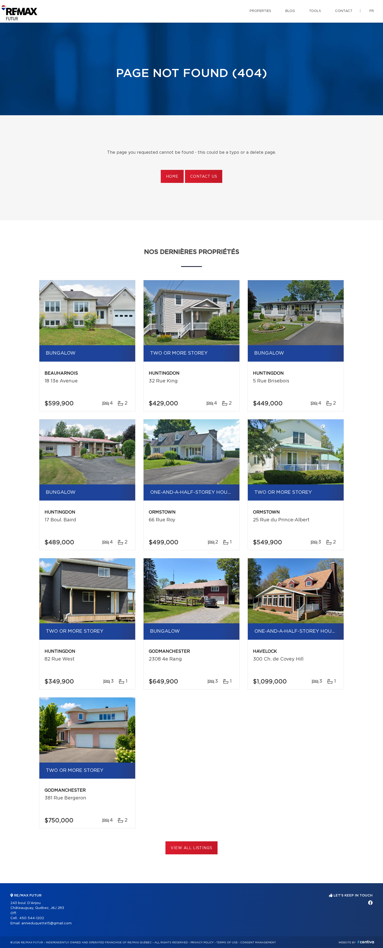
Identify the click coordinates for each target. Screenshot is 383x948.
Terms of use (227, 942)
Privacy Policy (202, 942)
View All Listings (191, 848)
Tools (315, 11)
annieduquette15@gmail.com (46, 923)
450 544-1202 (31, 918)
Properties (260, 11)
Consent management (258, 942)
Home (172, 176)
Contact (344, 11)
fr (371, 11)
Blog (290, 11)
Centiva (365, 942)
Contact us (203, 176)
